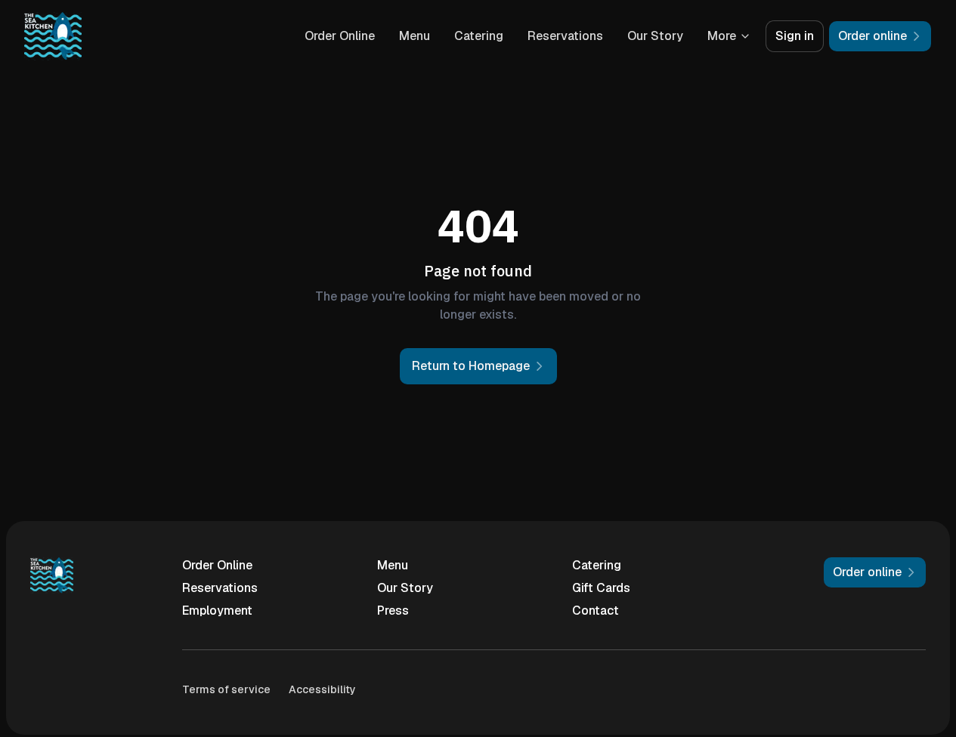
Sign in (794, 36)
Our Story (655, 36)
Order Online (340, 36)
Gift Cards (601, 588)
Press (393, 610)
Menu (414, 36)
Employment (217, 610)
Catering (478, 36)
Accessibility (322, 689)
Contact (595, 610)
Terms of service (226, 689)
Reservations (565, 36)
